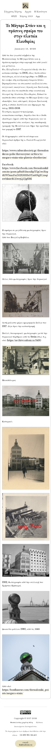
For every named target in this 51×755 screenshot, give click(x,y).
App (38, 16)
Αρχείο (28, 11)
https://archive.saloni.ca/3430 (24, 340)
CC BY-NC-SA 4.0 (28, 735)
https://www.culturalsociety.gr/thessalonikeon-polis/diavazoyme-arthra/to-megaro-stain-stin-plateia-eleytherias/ (25, 154)
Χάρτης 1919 (26, 16)
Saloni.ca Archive (25, 3)
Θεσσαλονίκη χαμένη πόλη (21, 722)
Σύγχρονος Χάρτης (13, 11)
